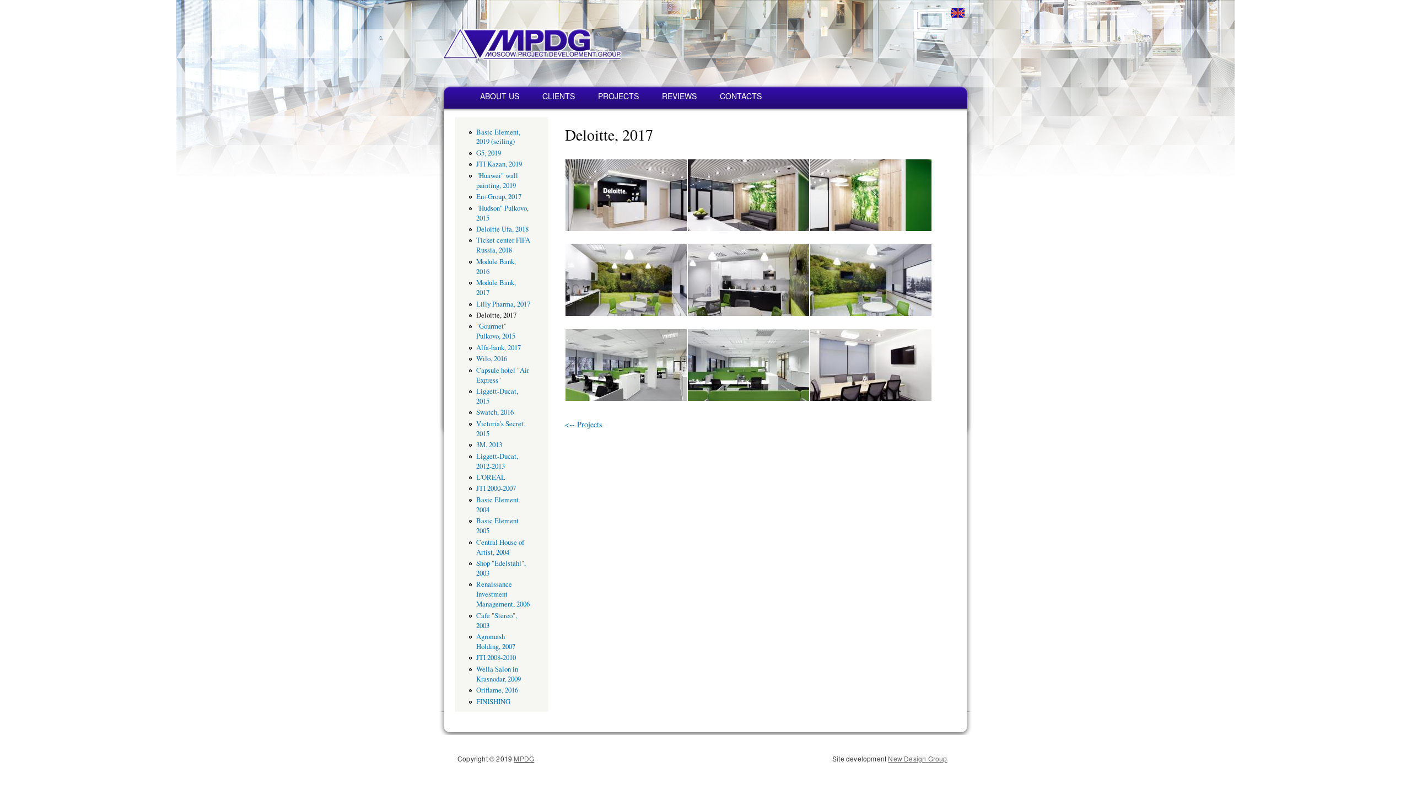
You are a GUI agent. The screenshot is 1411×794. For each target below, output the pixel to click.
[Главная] (497, 37)
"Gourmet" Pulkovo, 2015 (495, 331)
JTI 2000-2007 (496, 488)
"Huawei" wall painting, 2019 (497, 180)
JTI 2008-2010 (496, 657)
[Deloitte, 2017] (626, 228)
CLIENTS (558, 95)
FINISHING (493, 701)
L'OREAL (490, 477)
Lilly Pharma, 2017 (503, 304)
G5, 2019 (488, 153)
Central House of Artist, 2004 (500, 547)
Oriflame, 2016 (497, 690)
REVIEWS (679, 95)
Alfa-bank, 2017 (498, 347)
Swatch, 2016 (495, 412)
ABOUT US (499, 95)
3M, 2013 (489, 444)
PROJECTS (618, 95)
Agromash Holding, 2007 (495, 641)
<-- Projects (583, 424)
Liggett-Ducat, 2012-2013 (497, 461)
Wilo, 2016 (491, 358)
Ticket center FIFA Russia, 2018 (503, 245)
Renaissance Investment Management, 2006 (503, 594)
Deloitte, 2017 (496, 315)
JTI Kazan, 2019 (499, 164)
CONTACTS (741, 95)
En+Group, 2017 (498, 196)
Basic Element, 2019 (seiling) (498, 137)
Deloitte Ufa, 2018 (502, 229)
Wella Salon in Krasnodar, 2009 (498, 674)
